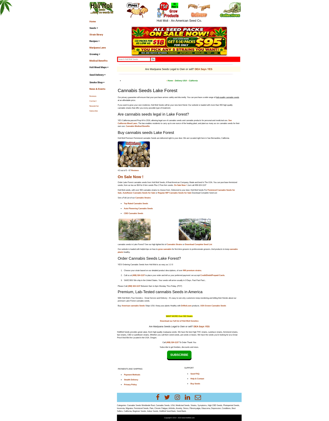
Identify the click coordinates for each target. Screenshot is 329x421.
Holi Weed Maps (98, 67)
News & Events (97, 89)
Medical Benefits (98, 60)
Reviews (92, 96)
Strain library (96, 34)
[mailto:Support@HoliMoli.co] (199, 397)
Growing (94, 54)
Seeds (93, 28)
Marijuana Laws (97, 47)
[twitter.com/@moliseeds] (168, 397)
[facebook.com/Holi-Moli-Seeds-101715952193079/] (159, 397)
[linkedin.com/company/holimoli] (189, 397)
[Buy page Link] (134, 154)
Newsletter (94, 106)
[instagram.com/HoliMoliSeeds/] (179, 397)
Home (92, 21)
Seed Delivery (96, 74)
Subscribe (93, 111)
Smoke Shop (96, 82)
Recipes (93, 41)
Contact (93, 101)
